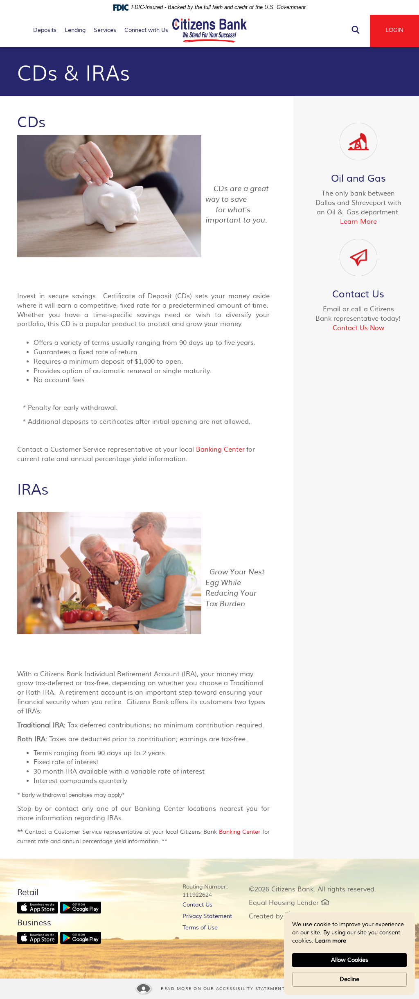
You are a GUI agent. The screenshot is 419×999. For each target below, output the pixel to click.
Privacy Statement (209, 917)
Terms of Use (200, 928)
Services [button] (105, 30)
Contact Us (197, 905)
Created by (271, 916)
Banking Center (220, 450)
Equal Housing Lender (289, 903)
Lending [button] (75, 30)
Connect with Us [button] (146, 30)
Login (394, 30)
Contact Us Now (358, 328)
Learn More (358, 222)
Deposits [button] (44, 30)
